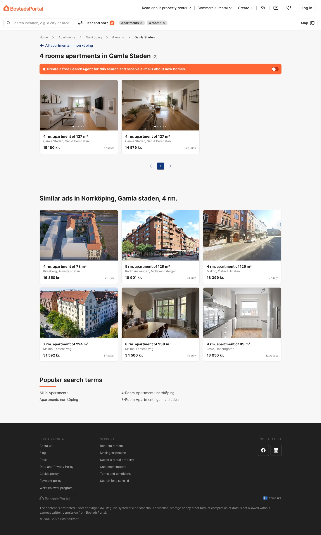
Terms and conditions (115, 473)
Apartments (66, 37)
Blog (43, 452)
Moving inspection (113, 452)
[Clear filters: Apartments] (141, 22)
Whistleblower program (56, 488)
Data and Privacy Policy (57, 466)
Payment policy (51, 480)
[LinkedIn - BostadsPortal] (276, 450)
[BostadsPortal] (23, 8)
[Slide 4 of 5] (81, 126)
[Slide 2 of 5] (76, 126)
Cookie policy (49, 473)
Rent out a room (111, 446)
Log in (307, 8)
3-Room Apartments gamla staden (150, 399)
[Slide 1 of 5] (73, 126)
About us (46, 446)
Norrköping (94, 37)
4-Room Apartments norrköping (147, 393)
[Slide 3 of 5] (78, 126)
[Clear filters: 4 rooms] (163, 22)
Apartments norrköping (59, 399)
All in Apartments (54, 393)
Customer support (113, 466)
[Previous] (150, 166)
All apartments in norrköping (69, 45)
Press (43, 459)
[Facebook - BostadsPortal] (263, 450)
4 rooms (118, 37)
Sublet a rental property (117, 459)
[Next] (170, 166)
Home (44, 37)
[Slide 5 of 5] (84, 126)
